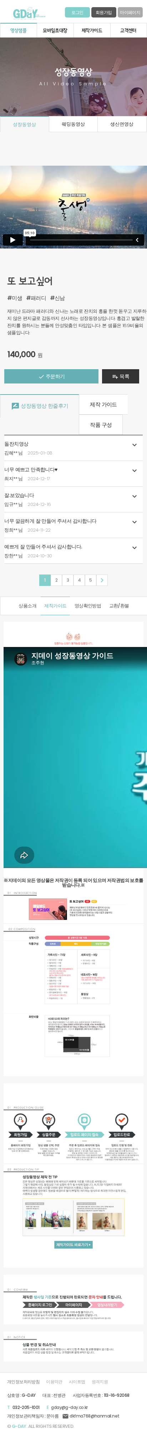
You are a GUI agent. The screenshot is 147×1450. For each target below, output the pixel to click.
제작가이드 (55, 605)
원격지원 (100, 1382)
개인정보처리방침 (23, 1382)
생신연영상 (121, 124)
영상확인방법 (88, 605)
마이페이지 (130, 12)
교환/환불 (119, 605)
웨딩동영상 (73, 124)
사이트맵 (77, 1382)
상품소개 (27, 605)
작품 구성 (101, 424)
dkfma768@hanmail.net (90, 1416)
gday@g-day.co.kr (69, 1407)
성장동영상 (24, 124)
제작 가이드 (103, 404)
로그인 (77, 12)
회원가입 (104, 12)
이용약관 (54, 1382)
